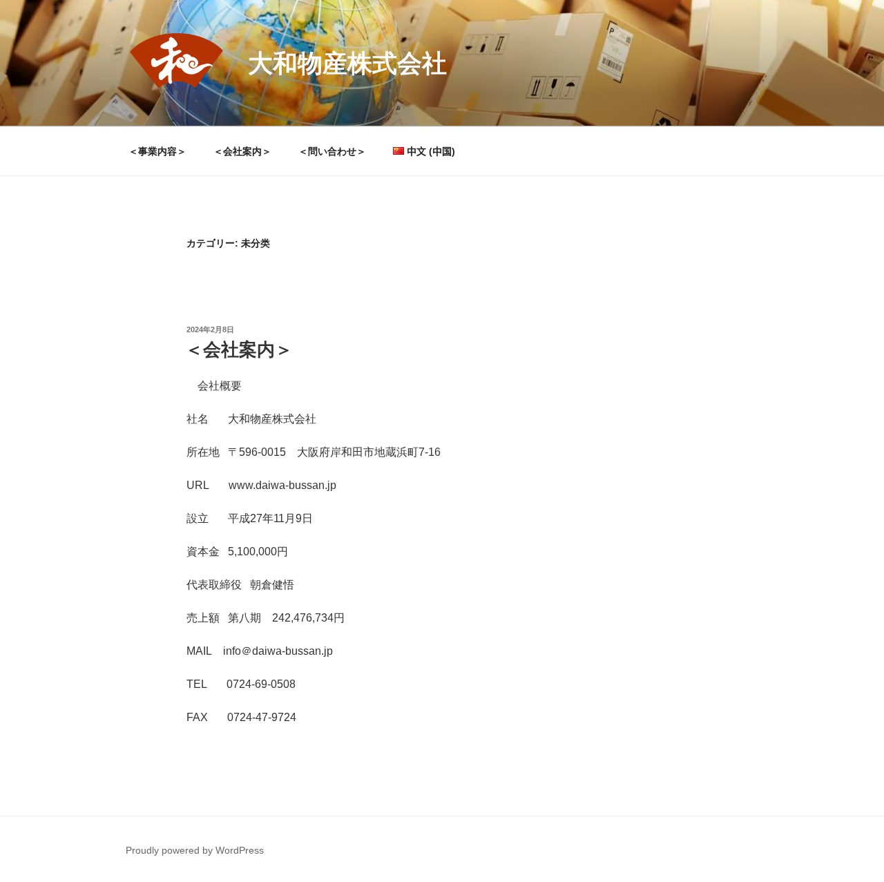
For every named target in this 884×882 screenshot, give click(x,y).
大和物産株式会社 (347, 63)
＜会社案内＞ (242, 151)
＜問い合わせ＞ (332, 151)
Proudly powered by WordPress (195, 850)
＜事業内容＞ (157, 151)
